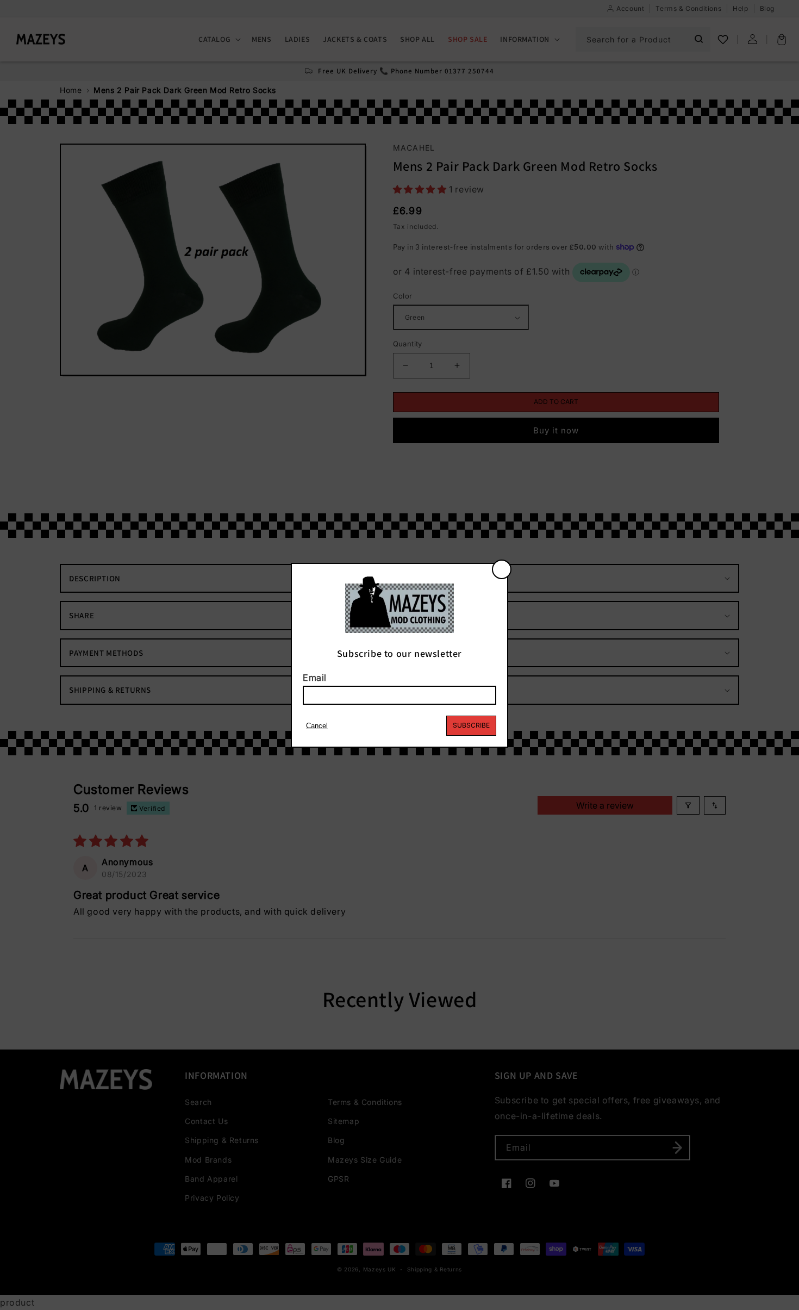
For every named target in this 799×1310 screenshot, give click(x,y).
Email (315, 677)
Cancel (317, 726)
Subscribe (471, 725)
